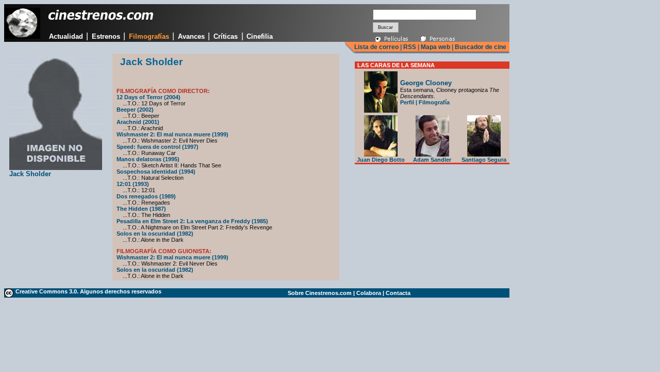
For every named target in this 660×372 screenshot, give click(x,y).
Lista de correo (376, 47)
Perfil (407, 102)
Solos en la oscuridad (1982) (155, 233)
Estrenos (106, 36)
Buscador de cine (479, 47)
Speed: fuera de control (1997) (158, 147)
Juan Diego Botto (381, 160)
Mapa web (435, 47)
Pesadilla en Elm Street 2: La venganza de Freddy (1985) (192, 221)
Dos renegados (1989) (146, 196)
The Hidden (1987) (141, 209)
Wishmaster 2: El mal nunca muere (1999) (172, 134)
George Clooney (426, 83)
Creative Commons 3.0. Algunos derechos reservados (88, 291)
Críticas (225, 36)
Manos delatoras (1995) (148, 159)
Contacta (398, 293)
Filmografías (149, 36)
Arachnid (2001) (138, 122)
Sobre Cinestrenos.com (320, 293)
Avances (191, 36)
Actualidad (66, 36)
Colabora (368, 293)
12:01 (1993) (133, 184)
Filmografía (434, 102)
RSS (409, 47)
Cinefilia (259, 36)
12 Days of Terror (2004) (148, 97)
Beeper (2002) (135, 109)
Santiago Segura (483, 160)
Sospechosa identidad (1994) (156, 171)
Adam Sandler (432, 160)
